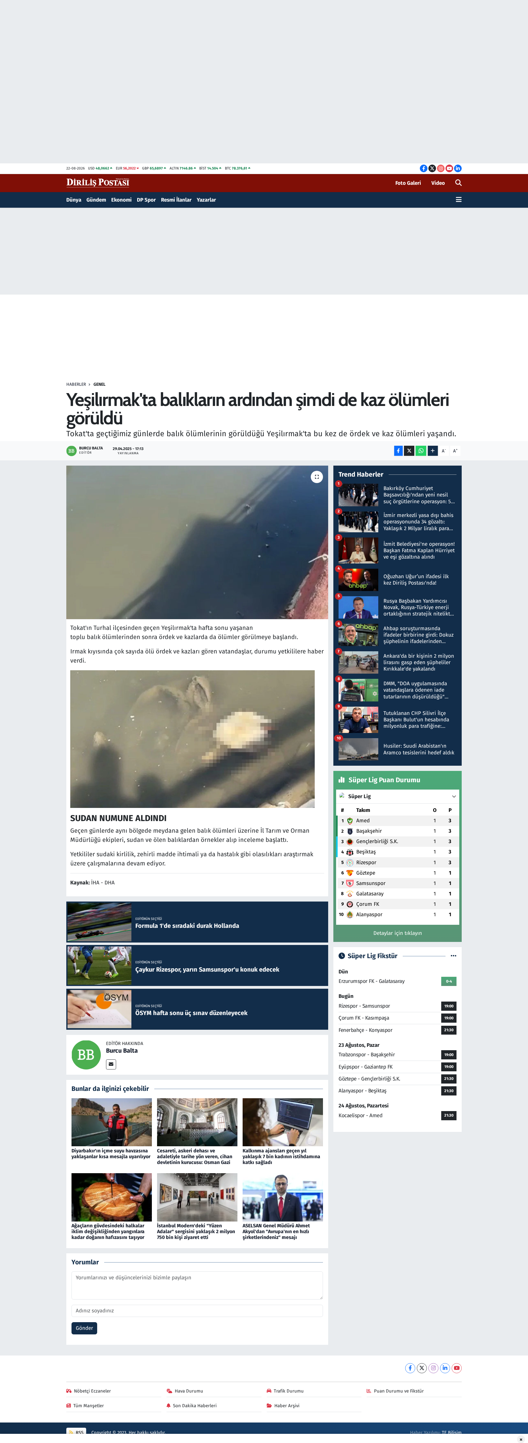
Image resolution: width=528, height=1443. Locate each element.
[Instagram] (433, 1368)
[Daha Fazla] (433, 451)
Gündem (96, 200)
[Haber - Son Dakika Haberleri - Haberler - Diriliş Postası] (98, 182)
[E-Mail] (111, 1064)
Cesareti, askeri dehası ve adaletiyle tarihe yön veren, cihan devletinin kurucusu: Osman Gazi (194, 1156)
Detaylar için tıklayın (397, 933)
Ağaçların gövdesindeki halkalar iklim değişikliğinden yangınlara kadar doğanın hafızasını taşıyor (108, 1231)
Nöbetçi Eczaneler (92, 1391)
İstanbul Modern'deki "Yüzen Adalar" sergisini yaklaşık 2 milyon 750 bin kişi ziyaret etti (196, 1231)
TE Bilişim (452, 1432)
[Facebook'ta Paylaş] (398, 451)
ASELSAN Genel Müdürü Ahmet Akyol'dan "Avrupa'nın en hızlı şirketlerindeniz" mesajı (276, 1231)
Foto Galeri (408, 183)
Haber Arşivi (286, 1405)
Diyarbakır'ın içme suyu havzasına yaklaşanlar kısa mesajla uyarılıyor (111, 1153)
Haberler (76, 384)
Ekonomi (121, 200)
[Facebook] (410, 1368)
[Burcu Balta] (86, 1054)
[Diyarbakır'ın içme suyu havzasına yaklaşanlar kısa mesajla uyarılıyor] (112, 1122)
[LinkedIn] (445, 1368)
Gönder (84, 1328)
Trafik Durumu (289, 1391)
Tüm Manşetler (88, 1405)
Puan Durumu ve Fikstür (399, 1391)
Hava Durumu (189, 1391)
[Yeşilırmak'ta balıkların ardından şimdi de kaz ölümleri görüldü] (197, 542)
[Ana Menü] (459, 200)
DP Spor (146, 200)
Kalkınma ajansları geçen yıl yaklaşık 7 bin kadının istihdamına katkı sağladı (281, 1156)
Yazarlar (206, 200)
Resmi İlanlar (176, 200)
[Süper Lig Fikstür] (454, 956)
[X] (422, 1368)
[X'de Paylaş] (409, 451)
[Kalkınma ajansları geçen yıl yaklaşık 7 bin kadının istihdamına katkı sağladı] (283, 1122)
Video (438, 183)
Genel (99, 384)
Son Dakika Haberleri (195, 1405)
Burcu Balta (122, 1050)
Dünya (73, 200)
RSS (79, 1432)
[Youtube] (457, 1368)
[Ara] (458, 183)
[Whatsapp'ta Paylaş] (421, 451)
